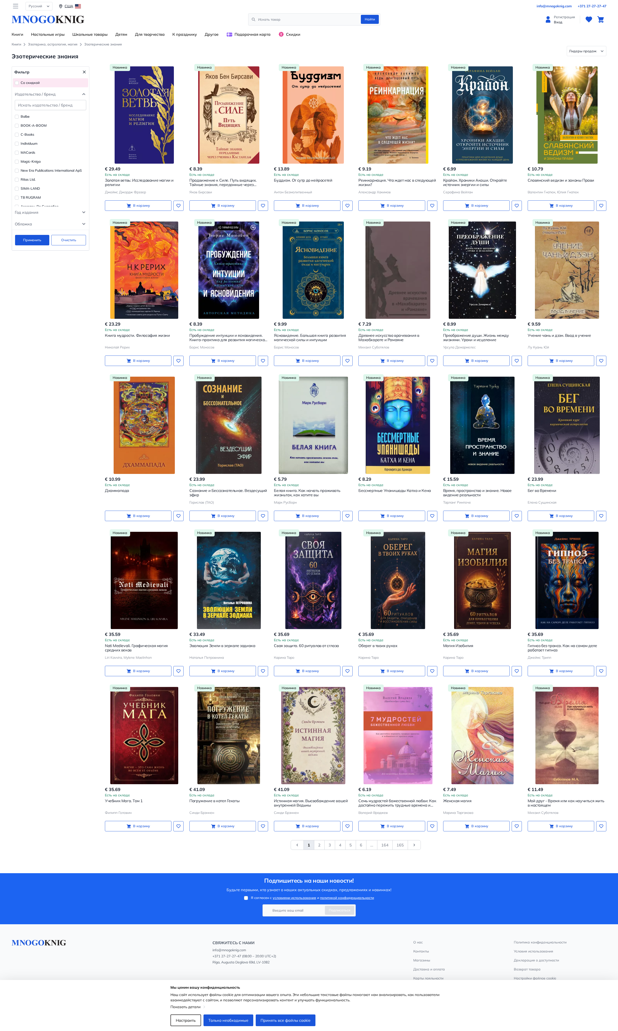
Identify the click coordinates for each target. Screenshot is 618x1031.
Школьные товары (90, 34)
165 (400, 845)
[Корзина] (600, 19)
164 (385, 845)
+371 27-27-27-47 (592, 6)
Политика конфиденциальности (540, 942)
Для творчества (150, 34)
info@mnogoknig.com (554, 6)
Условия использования (533, 951)
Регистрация (564, 17)
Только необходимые (228, 1020)
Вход (558, 22)
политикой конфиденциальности (347, 898)
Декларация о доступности (536, 960)
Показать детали (185, 1006)
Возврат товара (527, 969)
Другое (212, 34)
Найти (370, 19)
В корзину (141, 205)
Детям (121, 34)
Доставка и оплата (429, 969)
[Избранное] (589, 19)
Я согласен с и (312, 898)
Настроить (186, 1020)
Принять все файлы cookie (286, 1020)
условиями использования (294, 898)
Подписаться (339, 910)
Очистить (68, 240)
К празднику (184, 34)
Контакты (421, 951)
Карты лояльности (428, 978)
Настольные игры (48, 34)
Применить (32, 240)
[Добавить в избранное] (178, 206)
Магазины (421, 960)
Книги (17, 34)
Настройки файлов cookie (535, 978)
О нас (418, 942)
